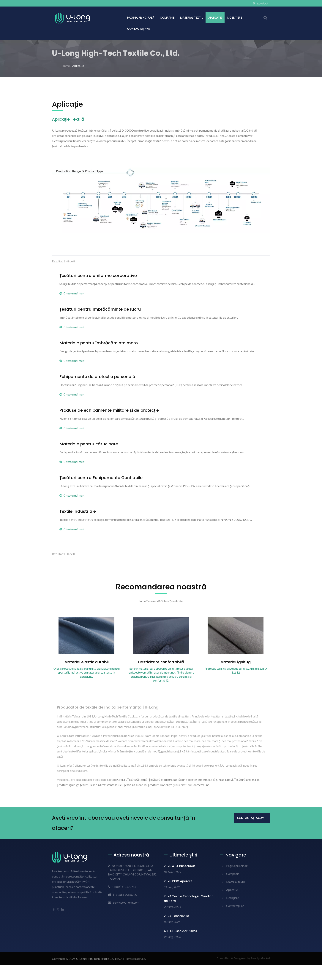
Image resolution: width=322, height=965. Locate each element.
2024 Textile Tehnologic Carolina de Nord (189, 898)
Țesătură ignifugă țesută (72, 785)
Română (262, 3)
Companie (167, 18)
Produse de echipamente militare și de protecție (109, 410)
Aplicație (215, 18)
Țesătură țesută (137, 779)
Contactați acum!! (252, 817)
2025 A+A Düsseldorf (179, 866)
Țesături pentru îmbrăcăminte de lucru (100, 309)
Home (66, 65)
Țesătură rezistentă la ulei (105, 785)
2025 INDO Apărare (178, 881)
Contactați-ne (138, 29)
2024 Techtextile (176, 916)
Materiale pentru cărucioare (88, 444)
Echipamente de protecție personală (97, 376)
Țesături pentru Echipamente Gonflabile (101, 478)
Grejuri (121, 779)
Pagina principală (140, 18)
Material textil (191, 18)
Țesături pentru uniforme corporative (98, 275)
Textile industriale (77, 511)
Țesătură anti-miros (246, 779)
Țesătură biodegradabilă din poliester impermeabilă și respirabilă (191, 779)
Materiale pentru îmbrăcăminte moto (98, 343)
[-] (161, 201)
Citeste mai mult (74, 293)
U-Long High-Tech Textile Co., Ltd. (98, 958)
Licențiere (234, 18)
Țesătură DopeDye (160, 785)
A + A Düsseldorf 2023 (180, 931)
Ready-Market (260, 958)
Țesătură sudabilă (135, 785)
